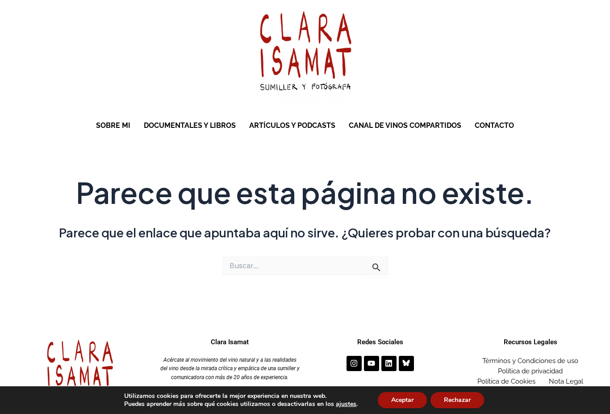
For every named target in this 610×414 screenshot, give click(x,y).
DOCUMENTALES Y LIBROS (190, 125)
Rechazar (457, 400)
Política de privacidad (530, 371)
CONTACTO (494, 125)
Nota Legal (566, 381)
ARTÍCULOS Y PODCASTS (292, 125)
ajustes (346, 404)
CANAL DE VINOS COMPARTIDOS (405, 125)
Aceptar (402, 400)
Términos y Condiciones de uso (530, 361)
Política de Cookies (506, 381)
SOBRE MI (113, 125)
